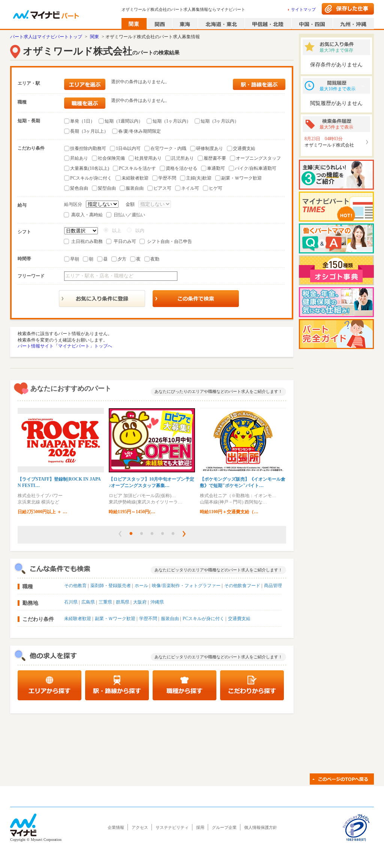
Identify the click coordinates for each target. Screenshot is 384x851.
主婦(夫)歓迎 (199, 178)
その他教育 (75, 585)
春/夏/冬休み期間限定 (139, 131)
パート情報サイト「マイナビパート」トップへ (65, 346)
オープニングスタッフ (258, 158)
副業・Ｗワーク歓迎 (241, 178)
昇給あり (79, 158)
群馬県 (122, 602)
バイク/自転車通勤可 (255, 168)
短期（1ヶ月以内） (172, 121)
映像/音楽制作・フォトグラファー (186, 585)
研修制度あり (209, 148)
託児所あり (182, 158)
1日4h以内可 (128, 148)
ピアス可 (162, 188)
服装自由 (135, 188)
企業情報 (116, 827)
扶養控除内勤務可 (88, 148)
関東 (94, 36)
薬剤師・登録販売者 (110, 585)
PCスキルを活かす (137, 168)
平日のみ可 (125, 241)
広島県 (88, 602)
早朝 (74, 259)
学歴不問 (167, 178)
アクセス (140, 827)
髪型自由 (107, 188)
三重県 (105, 602)
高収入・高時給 (87, 214)
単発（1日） (82, 121)
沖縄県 (157, 602)
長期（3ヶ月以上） (89, 131)
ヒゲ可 (215, 188)
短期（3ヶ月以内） (220, 121)
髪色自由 (79, 188)
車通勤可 (216, 168)
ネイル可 (190, 188)
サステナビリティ (172, 827)
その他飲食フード (242, 585)
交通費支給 (244, 148)
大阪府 (140, 602)
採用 (200, 827)
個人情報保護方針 (260, 827)
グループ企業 (224, 827)
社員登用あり (148, 158)
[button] (120, 534)
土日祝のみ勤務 (87, 241)
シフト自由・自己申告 (169, 241)
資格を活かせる (181, 168)
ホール (141, 585)
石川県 (71, 602)
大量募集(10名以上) (89, 168)
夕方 (121, 259)
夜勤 (154, 259)
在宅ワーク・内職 (168, 148)
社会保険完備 (111, 158)
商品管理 (273, 585)
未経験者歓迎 (135, 178)
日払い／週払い (129, 214)
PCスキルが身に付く (91, 178)
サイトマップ (303, 9)
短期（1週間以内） (124, 121)
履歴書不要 (215, 158)
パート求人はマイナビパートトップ (46, 36)
